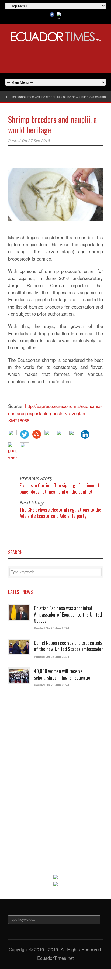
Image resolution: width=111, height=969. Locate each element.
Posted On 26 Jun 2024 (51, 685)
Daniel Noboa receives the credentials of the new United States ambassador (68, 645)
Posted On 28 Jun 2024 (51, 628)
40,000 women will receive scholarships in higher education (63, 674)
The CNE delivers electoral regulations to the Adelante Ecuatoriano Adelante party (60, 512)
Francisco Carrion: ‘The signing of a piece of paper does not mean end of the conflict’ (59, 488)
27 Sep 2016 (39, 140)
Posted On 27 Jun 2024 (51, 656)
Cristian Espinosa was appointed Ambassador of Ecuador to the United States (68, 614)
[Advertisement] (55, 56)
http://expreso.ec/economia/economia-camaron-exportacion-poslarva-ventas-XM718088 (55, 413)
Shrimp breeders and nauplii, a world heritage (52, 124)
